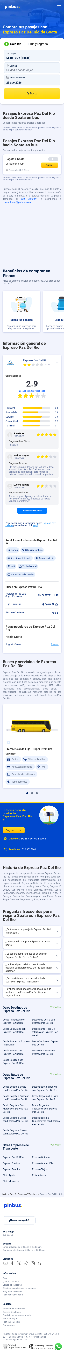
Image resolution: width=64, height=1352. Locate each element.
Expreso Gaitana (41, 1157)
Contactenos (9, 1325)
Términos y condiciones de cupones (19, 1288)
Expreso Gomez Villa (43, 1163)
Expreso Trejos (39, 1169)
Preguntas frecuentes (12, 1291)
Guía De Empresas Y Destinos (24, 1194)
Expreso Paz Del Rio (13, 1157)
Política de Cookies (11, 1322)
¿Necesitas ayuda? (19, 1220)
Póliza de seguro (10, 1319)
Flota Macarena (11, 1181)
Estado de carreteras (12, 1285)
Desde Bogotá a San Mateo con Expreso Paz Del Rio (15, 1108)
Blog (5, 1278)
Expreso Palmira (11, 1169)
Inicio (5, 1194)
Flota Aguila (9, 1175)
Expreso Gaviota (11, 1163)
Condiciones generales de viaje (17, 1315)
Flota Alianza (39, 1175)
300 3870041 (29, 199)
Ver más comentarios (32, 510)
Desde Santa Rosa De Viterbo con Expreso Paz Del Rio (45, 1032)
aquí (35, 525)
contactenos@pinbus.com (17, 202)
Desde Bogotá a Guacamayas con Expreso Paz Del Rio (46, 1121)
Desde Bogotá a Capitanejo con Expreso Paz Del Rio (44, 1108)
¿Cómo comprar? (11, 1281)
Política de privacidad (13, 1295)
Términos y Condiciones (14, 1309)
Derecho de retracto (12, 1312)
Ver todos (55, 1007)
